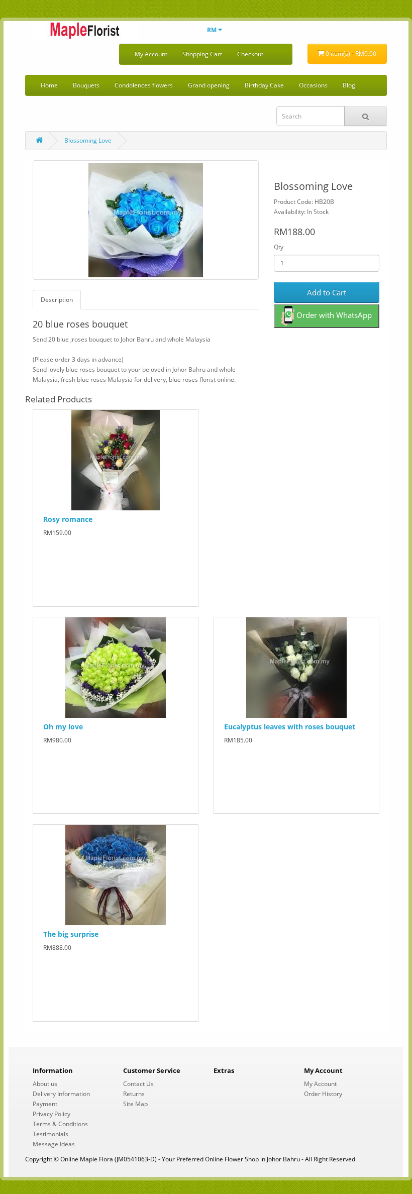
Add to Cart (326, 292)
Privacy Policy (51, 1114)
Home (49, 85)
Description (57, 299)
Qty (278, 247)
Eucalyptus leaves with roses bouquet (289, 726)
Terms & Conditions (60, 1124)
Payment (45, 1104)
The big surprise (70, 934)
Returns (134, 1094)
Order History (323, 1094)
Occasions (313, 85)
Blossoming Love (88, 140)
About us (45, 1083)
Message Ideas (54, 1144)
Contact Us (138, 1083)
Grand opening (209, 85)
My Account (151, 54)
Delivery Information (61, 1094)
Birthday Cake (264, 85)
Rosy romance (67, 519)
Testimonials (50, 1134)
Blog (349, 85)
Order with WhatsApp (333, 315)
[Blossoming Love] (146, 220)
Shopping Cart (202, 54)
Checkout (250, 54)
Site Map (135, 1104)
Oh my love (63, 726)
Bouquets (86, 85)
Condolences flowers (144, 85)
